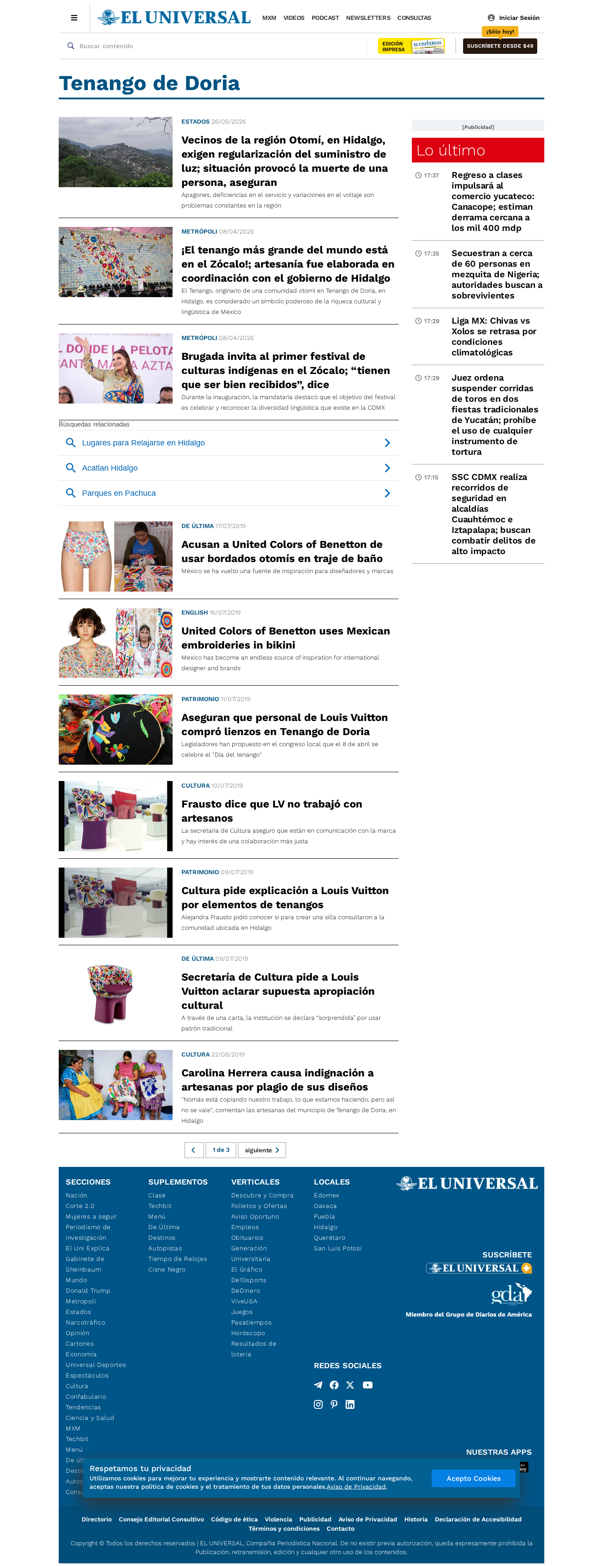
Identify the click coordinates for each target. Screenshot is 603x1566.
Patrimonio (200, 698)
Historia (416, 1519)
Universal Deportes (96, 1364)
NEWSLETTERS (368, 17)
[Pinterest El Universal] (334, 1404)
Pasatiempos (251, 1322)
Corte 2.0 (80, 1205)
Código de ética (234, 1519)
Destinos (162, 1237)
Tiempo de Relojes (177, 1258)
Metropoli (81, 1301)
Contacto (340, 1528)
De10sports (249, 1279)
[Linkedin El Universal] (350, 1404)
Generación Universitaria (251, 1253)
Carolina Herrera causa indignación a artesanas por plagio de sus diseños (277, 1080)
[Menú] (74, 18)
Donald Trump (88, 1290)
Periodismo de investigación (88, 1232)
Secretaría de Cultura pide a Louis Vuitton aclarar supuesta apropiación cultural (278, 991)
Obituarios (247, 1237)
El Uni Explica (88, 1248)
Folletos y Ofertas (259, 1205)
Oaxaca (325, 1205)
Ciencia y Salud (90, 1417)
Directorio (97, 1519)
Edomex (326, 1195)
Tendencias (83, 1407)
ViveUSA (244, 1301)
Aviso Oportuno (255, 1216)
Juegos (242, 1311)
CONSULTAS (414, 17)
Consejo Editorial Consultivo (161, 1519)
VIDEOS (294, 17)
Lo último (450, 150)
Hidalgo (326, 1226)
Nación (76, 1195)
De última (197, 525)
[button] (500, 46)
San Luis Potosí (338, 1248)
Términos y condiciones (284, 1528)
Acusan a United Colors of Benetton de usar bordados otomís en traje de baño (282, 551)
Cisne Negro (167, 1269)
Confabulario (86, 1396)
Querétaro (329, 1237)
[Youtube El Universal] (368, 1387)
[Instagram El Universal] (318, 1404)
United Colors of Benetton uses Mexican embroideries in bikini (285, 638)
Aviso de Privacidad (368, 1519)
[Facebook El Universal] (334, 1387)
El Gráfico (247, 1269)
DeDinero (245, 1290)
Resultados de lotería (254, 1349)
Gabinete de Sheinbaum (85, 1264)
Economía (81, 1354)
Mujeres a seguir (91, 1216)
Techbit (77, 1438)
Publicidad (315, 1519)
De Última (164, 1226)
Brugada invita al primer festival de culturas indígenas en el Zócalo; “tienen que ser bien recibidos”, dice (285, 370)
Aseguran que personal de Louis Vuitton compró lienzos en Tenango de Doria (284, 724)
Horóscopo (248, 1332)
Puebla (324, 1216)
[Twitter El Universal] (350, 1387)
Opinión (78, 1332)
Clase (157, 1195)
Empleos (245, 1226)
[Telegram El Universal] (318, 1387)
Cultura (195, 785)
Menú (74, 1449)
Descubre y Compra (262, 1195)
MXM (269, 17)
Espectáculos (87, 1375)
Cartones (80, 1343)
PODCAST (325, 17)
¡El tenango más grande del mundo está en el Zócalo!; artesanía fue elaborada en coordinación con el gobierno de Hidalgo (288, 264)
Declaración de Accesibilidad (478, 1519)
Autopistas (165, 1248)
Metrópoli (199, 231)
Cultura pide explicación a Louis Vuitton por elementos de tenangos (285, 897)
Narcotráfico (85, 1322)
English (194, 612)
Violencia (278, 1519)
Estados (195, 121)
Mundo (76, 1279)
